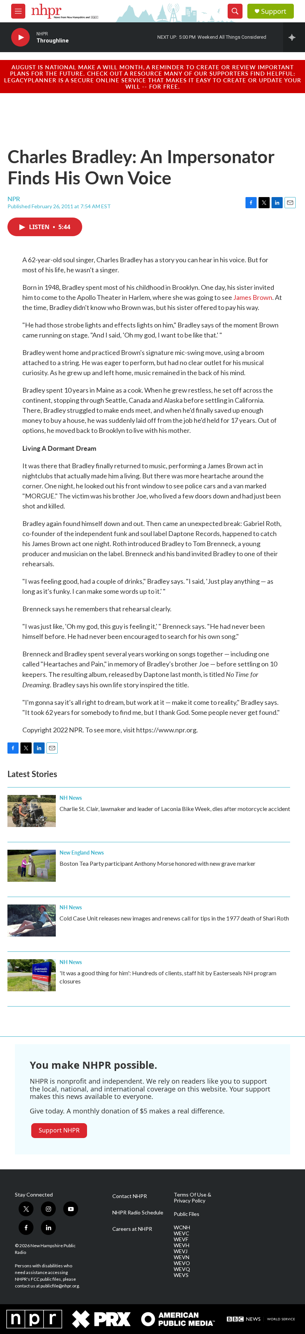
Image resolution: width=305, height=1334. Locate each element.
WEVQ (182, 1269)
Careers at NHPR (132, 1229)
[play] (20, 37)
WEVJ (180, 1251)
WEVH (181, 1245)
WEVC (181, 1233)
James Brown (252, 297)
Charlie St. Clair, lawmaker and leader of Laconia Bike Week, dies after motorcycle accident (175, 808)
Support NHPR (59, 1130)
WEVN (181, 1257)
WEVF (181, 1239)
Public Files (186, 1214)
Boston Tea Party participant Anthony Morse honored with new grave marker (158, 863)
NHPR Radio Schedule (137, 1213)
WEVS (181, 1275)
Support (273, 11)
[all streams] (294, 37)
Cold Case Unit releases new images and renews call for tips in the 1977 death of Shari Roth (174, 918)
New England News (82, 852)
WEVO (182, 1263)
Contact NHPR (129, 1196)
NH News (71, 797)
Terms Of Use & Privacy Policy (192, 1198)
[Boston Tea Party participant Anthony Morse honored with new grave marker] (31, 866)
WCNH (182, 1227)
